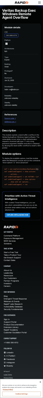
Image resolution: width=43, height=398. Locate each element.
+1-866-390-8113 (11, 342)
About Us (8, 270)
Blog (5, 296)
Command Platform (12, 236)
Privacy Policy (8, 378)
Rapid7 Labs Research (13, 304)
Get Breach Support (12, 257)
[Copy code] (37, 169)
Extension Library (11, 327)
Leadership (8, 273)
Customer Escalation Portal (15, 332)
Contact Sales (9, 260)
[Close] (40, 382)
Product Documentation (14, 325)
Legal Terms (8, 374)
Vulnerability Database (13, 307)
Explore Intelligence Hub (17, 215)
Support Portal (10, 322)
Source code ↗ (10, 118)
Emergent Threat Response (15, 299)
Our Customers (10, 278)
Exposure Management (13, 238)
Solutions (8, 243)
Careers (7, 286)
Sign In (7, 319)
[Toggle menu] (39, 2)
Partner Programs (11, 281)
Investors (8, 283)
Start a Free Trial (11, 252)
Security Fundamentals (13, 309)
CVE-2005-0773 (11, 35)
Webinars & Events (11, 301)
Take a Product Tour (12, 255)
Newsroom (8, 275)
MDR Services (10, 241)
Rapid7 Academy (11, 330)
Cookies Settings (21, 394)
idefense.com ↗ (10, 122)
